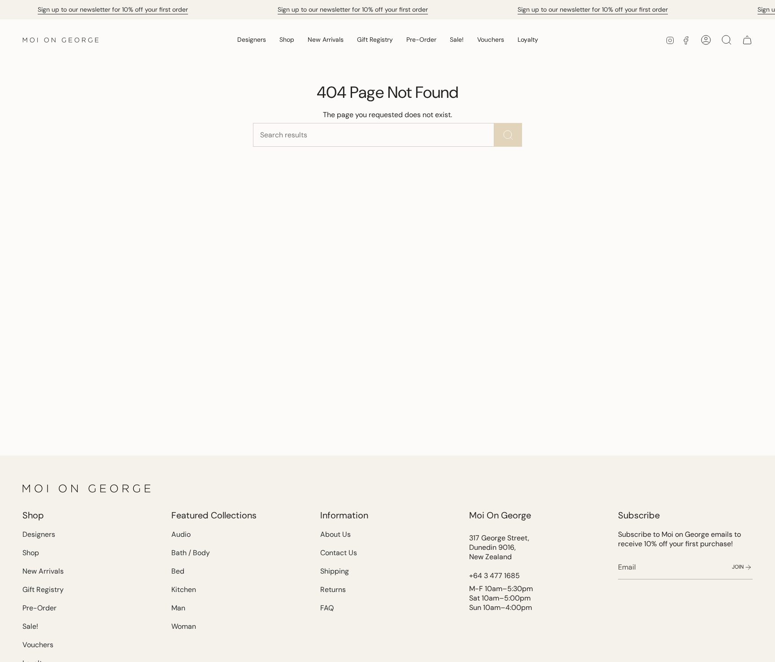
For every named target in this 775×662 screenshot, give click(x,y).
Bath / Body (190, 552)
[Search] (508, 135)
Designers (38, 534)
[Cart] (747, 40)
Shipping (334, 571)
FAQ (327, 608)
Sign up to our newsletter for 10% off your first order (113, 9)
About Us (335, 534)
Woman (183, 626)
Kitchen (183, 589)
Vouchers (37, 644)
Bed (177, 571)
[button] (252, 39)
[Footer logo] (87, 488)
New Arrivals (43, 571)
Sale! (30, 626)
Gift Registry (43, 589)
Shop (30, 552)
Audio (181, 534)
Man (178, 608)
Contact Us (338, 552)
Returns (333, 589)
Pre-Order (39, 608)
